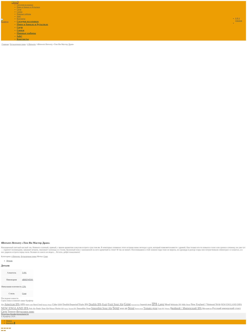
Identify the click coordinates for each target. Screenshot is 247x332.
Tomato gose (150, 308)
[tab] (126, 261)
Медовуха (207, 308)
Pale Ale (32, 308)
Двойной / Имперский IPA (186, 308)
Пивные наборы (24, 14)
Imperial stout (145, 304)
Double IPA (95, 304)
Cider (54, 304)
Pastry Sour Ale (42, 308)
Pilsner (52, 308)
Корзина (10, 323)
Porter (58, 308)
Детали (9, 261)
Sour (116, 308)
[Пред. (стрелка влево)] (2, 330)
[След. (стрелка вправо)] (5, 330)
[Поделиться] (5, 328)
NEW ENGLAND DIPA (231, 304)
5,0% (24, 273)
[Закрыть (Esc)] (2, 328)
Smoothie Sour (84, 308)
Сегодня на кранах (25, 5)
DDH (60, 304)
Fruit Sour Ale (115, 304)
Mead (167, 304)
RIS (62, 309)
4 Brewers (31, 44)
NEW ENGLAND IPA (15, 308)
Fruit (104, 304)
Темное (12, 311)
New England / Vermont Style (205, 304)
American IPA (12, 304)
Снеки (19, 12)
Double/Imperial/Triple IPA (75, 304)
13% (24, 287)
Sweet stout (139, 309)
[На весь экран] (7, 328)
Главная (5, 44)
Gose (45, 256)
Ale (2, 304)
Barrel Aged (37, 305)
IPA (154, 304)
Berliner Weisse (47, 304)
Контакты (21, 19)
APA (22, 304)
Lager (161, 304)
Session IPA (72, 309)
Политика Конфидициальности (15, 314)
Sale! (19, 16)
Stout (131, 308)
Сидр (19, 9)
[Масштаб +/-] (10, 328)
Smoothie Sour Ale (101, 308)
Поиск (9, 321)
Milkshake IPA (176, 305)
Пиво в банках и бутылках (28, 7)
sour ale (123, 308)
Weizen (167, 309)
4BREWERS (27, 280)
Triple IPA (161, 309)
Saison (66, 308)
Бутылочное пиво (18, 44)
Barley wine (29, 305)
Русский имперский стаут (226, 308)
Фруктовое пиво (25, 311)
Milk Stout (186, 304)
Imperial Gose (135, 304)
